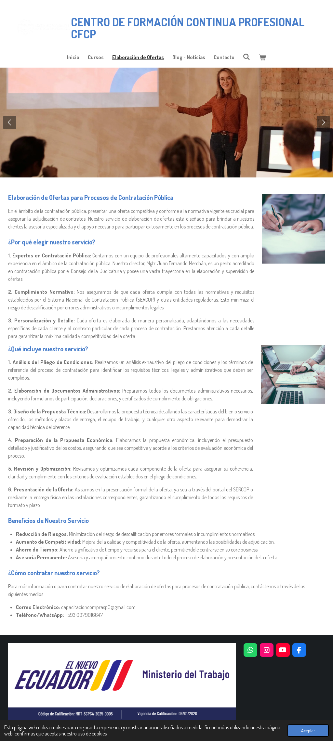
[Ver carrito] (262, 57)
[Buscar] (246, 56)
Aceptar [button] (308, 730)
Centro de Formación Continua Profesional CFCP (187, 28)
